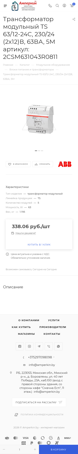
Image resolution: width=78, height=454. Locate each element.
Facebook (20, 346)
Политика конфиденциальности (42, 414)
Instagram (29, 346)
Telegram (39, 346)
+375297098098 (40, 357)
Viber (49, 346)
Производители (52, 327)
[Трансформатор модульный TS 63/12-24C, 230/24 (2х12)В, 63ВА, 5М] (39, 119)
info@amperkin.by (42, 365)
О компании (28, 320)
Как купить (21, 327)
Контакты (52, 333)
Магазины (26, 333)
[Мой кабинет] (64, 6)
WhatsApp (58, 346)
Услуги (54, 320)
